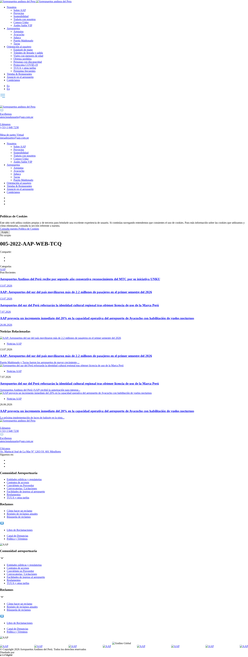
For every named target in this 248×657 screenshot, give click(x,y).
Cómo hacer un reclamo (19, 510)
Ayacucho (18, 34)
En (8, 88)
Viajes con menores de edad (28, 55)
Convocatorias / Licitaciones (22, 488)
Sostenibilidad (21, 16)
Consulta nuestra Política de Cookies (19, 228)
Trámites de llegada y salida (28, 52)
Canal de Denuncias (17, 535)
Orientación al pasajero (19, 46)
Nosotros (11, 7)
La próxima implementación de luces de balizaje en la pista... (32, 417)
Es (8, 85)
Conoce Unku (21, 22)
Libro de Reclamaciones (20, 530)
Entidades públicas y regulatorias (24, 479)
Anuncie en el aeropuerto (20, 77)
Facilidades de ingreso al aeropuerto (26, 491)
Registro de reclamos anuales (22, 513)
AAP (3, 269)
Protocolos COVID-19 (25, 64)
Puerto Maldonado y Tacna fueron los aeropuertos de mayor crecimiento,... (39, 362)
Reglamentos (14, 494)
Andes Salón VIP (22, 25)
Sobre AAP (19, 10)
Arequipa (18, 31)
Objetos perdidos (22, 58)
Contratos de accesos (18, 482)
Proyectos (18, 13)
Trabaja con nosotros (24, 19)
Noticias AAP (14, 343)
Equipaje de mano (23, 49)
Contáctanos (13, 80)
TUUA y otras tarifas (24, 67)
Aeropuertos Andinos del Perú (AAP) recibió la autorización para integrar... (40, 389)
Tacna (16, 43)
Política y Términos (17, 538)
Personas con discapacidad (27, 61)
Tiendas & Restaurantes (19, 74)
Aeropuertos (13, 28)
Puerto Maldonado (23, 40)
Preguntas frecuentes (24, 71)
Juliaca (17, 37)
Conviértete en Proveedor (20, 485)
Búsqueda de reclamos (19, 516)
